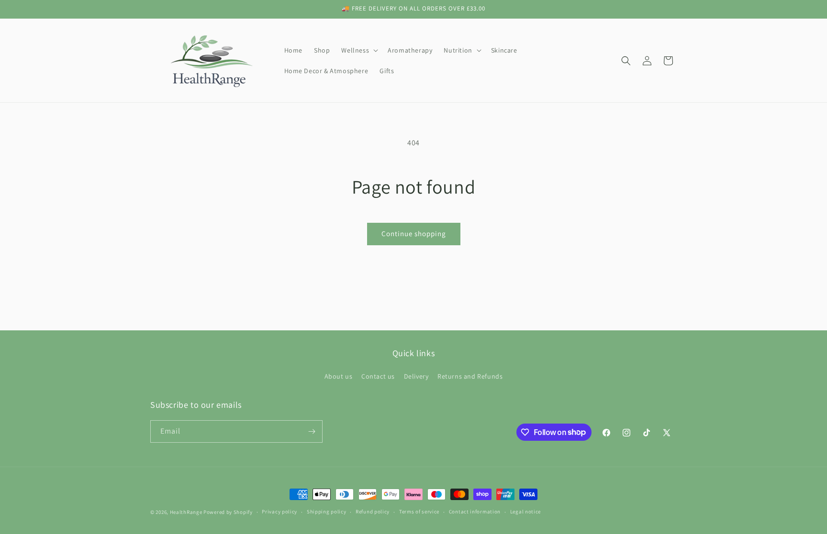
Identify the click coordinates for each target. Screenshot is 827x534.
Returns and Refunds (470, 376)
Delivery (416, 376)
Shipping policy (326, 511)
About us (338, 376)
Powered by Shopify (228, 512)
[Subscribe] (311, 431)
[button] (358, 50)
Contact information (475, 511)
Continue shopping (413, 233)
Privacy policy (279, 511)
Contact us (378, 376)
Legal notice (525, 511)
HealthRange (186, 512)
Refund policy (373, 511)
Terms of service (419, 511)
